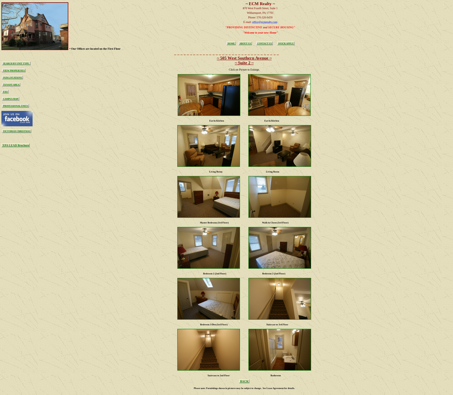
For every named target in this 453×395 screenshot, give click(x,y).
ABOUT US (245, 43)
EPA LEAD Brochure (15, 145)
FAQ (5, 91)
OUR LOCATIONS (12, 77)
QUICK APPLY (286, 43)
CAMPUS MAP (10, 98)
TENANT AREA (11, 84)
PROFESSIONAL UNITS (15, 106)
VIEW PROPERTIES (13, 70)
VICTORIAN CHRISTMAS (16, 131)
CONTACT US (264, 43)
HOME (231, 43)
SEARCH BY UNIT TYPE (16, 63)
